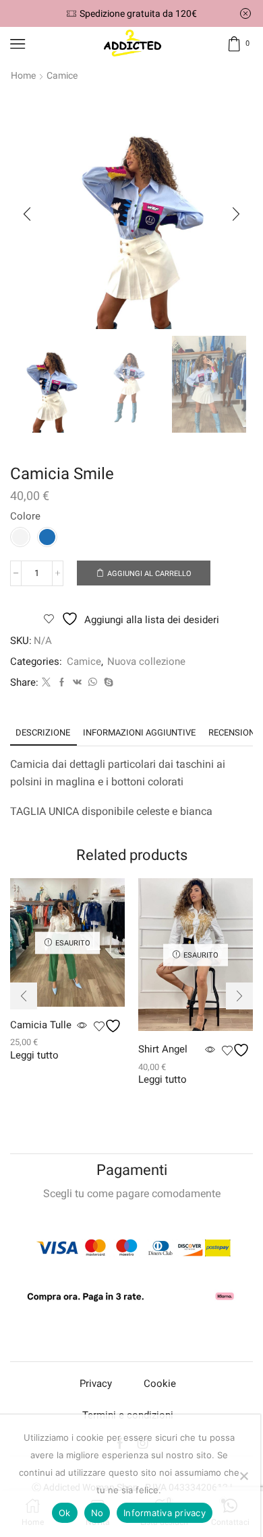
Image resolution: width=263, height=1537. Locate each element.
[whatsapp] (92, 683)
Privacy (96, 1384)
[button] (27, 214)
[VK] (77, 683)
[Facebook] (61, 683)
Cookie (160, 1384)
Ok (65, 1512)
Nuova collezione (146, 661)
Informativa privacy (164, 1512)
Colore (25, 516)
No (97, 1512)
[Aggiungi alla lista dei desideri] (109, 1025)
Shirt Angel (162, 1049)
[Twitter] (46, 683)
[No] (243, 1475)
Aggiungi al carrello (149, 573)
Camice (62, 75)
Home (23, 75)
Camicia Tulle (40, 1025)
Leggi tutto (34, 1055)
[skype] (106, 683)
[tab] (43, 732)
